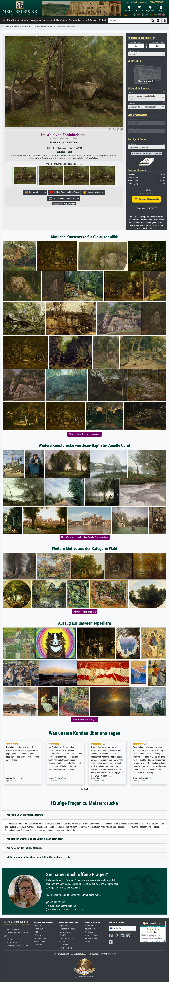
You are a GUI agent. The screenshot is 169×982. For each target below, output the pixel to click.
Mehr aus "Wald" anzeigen (84, 612)
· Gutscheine (63, 945)
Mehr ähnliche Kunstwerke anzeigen (84, 434)
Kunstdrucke (13, 20)
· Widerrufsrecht (40, 938)
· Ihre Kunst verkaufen (67, 929)
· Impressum (38, 929)
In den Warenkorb (148, 199)
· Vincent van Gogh (90, 926)
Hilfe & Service (89, 20)
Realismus (26, 27)
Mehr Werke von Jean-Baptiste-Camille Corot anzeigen (84, 537)
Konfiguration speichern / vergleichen (147, 153)
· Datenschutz (39, 935)
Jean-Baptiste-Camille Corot (43, 27)
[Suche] (152, 20)
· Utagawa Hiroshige (91, 938)
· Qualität (62, 935)
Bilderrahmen (60, 20)
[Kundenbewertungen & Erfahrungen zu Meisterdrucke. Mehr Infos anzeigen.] (153, 931)
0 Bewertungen (69, 204)
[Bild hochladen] (164, 20)
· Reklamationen (40, 941)
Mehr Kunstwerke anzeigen (84, 719)
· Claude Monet (89, 929)
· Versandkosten (65, 932)
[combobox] (146, 54)
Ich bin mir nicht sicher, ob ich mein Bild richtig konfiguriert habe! (38, 857)
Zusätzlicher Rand (134, 51)
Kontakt (102, 20)
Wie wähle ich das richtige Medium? (24, 847)
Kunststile (47, 20)
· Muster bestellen (65, 948)
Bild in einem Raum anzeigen (65, 198)
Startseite (5, 27)
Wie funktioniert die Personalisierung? (25, 814)
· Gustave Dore (89, 941)
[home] (4, 20)
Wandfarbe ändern (94, 192)
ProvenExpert (19, 778)
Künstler (25, 20)
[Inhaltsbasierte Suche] (158, 20)
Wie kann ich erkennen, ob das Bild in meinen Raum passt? (35, 838)
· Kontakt (37, 926)
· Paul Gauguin (89, 932)
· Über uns (38, 945)
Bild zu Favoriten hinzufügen (66, 192)
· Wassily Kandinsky (91, 935)
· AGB (36, 932)
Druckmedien (75, 20)
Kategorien (36, 20)
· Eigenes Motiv (64, 926)
